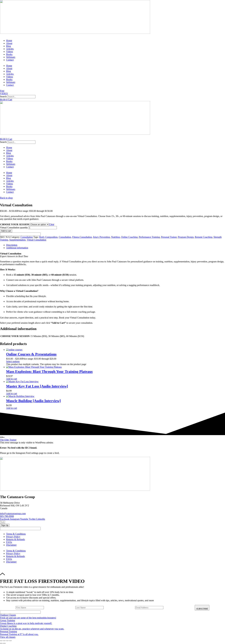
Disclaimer (11, 545)
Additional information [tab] (17, 247)
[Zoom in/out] (1, 640)
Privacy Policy (13, 536)
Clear (51, 224)
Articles (10, 49)
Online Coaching (129, 237)
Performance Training (149, 237)
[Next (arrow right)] (4, 643)
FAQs (9, 542)
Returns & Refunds (15, 539)
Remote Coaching (203, 237)
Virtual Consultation (36, 239)
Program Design (186, 237)
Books (9, 54)
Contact (10, 60)
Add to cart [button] (11, 378)
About (9, 43)
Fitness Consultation (82, 237)
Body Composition (48, 237)
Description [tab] (11, 245)
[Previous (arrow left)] (1, 643)
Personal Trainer (169, 237)
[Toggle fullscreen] (4, 640)
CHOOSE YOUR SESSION (14, 224)
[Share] (7, 640)
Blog (8, 46)
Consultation (27, 237)
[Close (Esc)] (10, 640)
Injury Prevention (101, 237)
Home (9, 40)
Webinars (10, 57)
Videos (9, 51)
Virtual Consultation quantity (14, 227)
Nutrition (115, 237)
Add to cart (6, 231)
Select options (13, 361)
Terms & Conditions (16, 534)
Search (3, 96)
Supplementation (17, 239)
